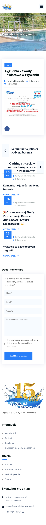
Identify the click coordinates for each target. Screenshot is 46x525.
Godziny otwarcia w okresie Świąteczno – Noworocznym (21, 167)
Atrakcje (8, 464)
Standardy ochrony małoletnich (19, 448)
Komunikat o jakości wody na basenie (24, 150)
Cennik (7, 479)
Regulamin (9, 443)
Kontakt (8, 438)
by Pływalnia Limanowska (25, 176)
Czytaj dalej (9, 195)
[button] (41, 6)
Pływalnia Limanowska (16, 81)
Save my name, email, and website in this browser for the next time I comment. (22, 343)
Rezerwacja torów (13, 469)
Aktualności (10, 433)
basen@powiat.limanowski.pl (20, 506)
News (8, 65)
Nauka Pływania (12, 474)
